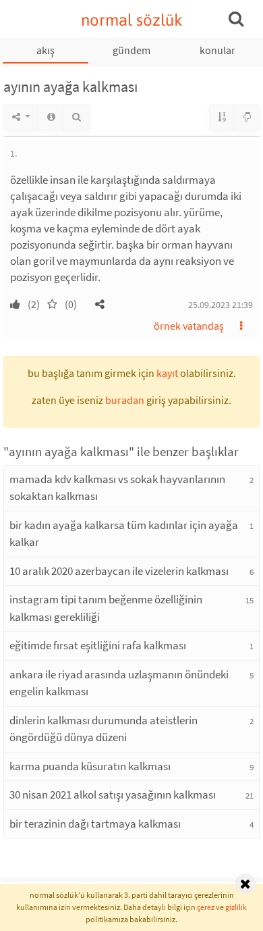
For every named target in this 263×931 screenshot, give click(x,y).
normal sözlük (132, 20)
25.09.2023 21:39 (220, 305)
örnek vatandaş (189, 325)
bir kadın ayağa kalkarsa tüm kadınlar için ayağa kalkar (123, 534)
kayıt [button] (167, 373)
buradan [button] (124, 400)
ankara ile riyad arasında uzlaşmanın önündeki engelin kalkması (119, 683)
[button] (100, 304)
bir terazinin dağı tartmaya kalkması (95, 823)
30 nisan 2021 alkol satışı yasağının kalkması (112, 794)
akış (45, 50)
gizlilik (236, 907)
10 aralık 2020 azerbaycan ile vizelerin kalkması (119, 570)
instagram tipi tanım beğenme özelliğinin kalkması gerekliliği (105, 608)
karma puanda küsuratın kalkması (90, 766)
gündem (131, 50)
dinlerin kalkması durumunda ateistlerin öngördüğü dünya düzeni (103, 729)
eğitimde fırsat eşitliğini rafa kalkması (97, 645)
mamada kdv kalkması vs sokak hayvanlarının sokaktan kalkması (117, 488)
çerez (205, 907)
